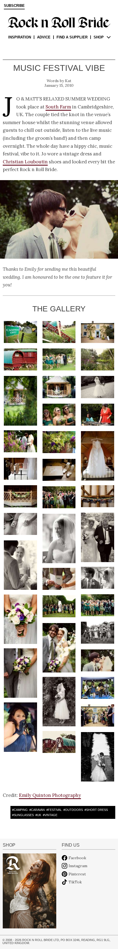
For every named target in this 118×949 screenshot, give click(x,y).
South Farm (58, 107)
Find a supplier (72, 37)
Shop (99, 37)
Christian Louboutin (25, 162)
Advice (43, 37)
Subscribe (14, 6)
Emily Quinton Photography (50, 795)
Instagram (78, 865)
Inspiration (19, 37)
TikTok (75, 882)
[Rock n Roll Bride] (59, 22)
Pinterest (77, 874)
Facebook (77, 857)
